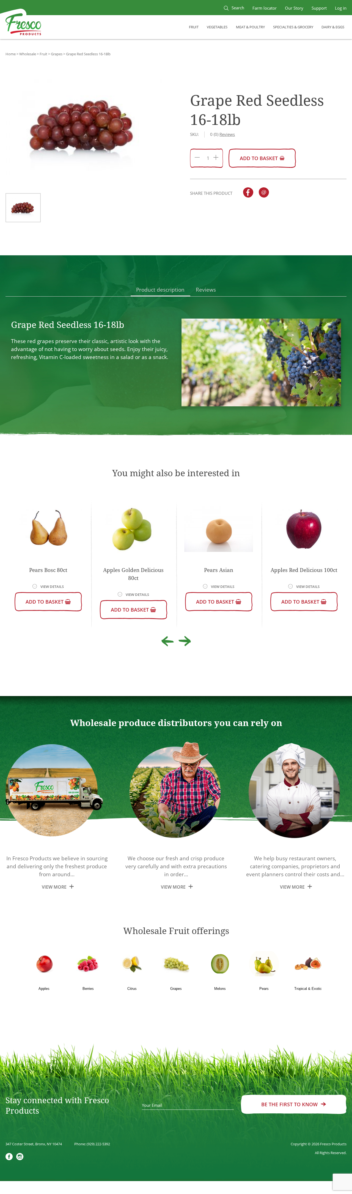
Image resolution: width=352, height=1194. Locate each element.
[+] (215, 158)
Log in (340, 8)
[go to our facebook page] (9, 1157)
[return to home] (23, 25)
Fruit (194, 26)
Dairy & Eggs (332, 26)
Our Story (294, 8)
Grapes (56, 53)
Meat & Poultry (250, 26)
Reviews (206, 289)
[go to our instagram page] (19, 1157)
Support (319, 8)
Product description (160, 289)
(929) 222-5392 (98, 1143)
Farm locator (264, 8)
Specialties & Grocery (293, 26)
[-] (197, 158)
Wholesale (27, 53)
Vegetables (217, 26)
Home (11, 53)
